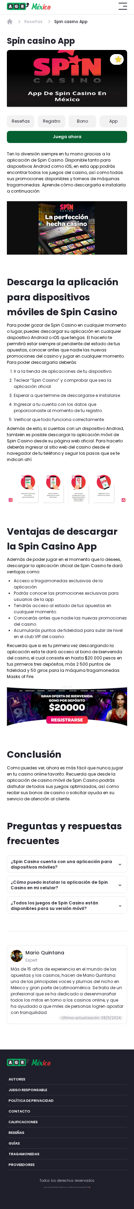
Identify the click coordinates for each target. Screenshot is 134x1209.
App (113, 121)
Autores (17, 1079)
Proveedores (22, 1164)
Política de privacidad (31, 1100)
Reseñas (21, 121)
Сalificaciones (23, 1121)
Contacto (19, 1111)
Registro (51, 121)
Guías (14, 1143)
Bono (82, 121)
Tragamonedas (24, 1153)
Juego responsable (28, 1089)
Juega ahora (67, 137)
